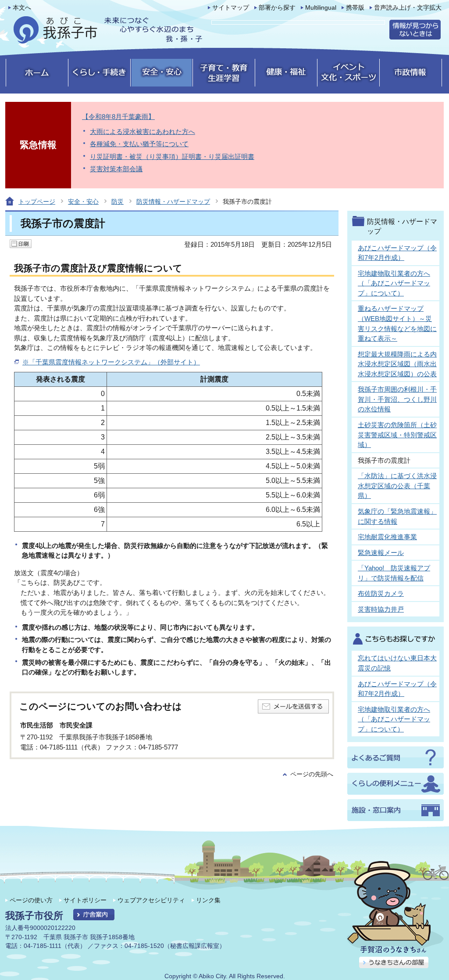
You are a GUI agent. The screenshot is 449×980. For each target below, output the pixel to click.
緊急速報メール (381, 552)
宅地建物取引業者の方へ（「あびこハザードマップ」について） (394, 283)
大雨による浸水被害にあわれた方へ (142, 131)
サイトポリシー (85, 900)
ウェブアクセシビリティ (151, 900)
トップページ (36, 201)
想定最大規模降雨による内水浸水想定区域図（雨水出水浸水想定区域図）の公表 (397, 364)
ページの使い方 (31, 900)
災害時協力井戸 (381, 609)
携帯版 (355, 7)
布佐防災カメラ (381, 593)
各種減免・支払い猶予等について (139, 144)
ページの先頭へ (311, 774)
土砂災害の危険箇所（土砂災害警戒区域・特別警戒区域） (397, 434)
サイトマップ (230, 7)
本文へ (22, 7)
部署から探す (277, 7)
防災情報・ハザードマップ (173, 201)
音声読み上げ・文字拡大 (408, 7)
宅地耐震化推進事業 (387, 536)
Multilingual (320, 7)
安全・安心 (83, 201)
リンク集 (208, 900)
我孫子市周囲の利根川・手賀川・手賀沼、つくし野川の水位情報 (397, 399)
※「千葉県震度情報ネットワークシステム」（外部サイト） (111, 362)
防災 (117, 201)
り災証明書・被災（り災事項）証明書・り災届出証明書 (172, 156)
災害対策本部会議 (116, 169)
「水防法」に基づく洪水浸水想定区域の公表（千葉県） (397, 485)
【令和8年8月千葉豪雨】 (118, 116)
